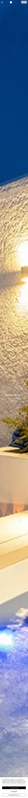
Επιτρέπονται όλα (14, 787)
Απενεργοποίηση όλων (14, 795)
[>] (2, 2)
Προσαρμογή (14, 791)
